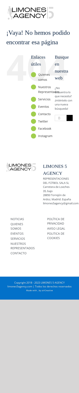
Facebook (44, 129)
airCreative (47, 290)
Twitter (43, 121)
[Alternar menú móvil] (71, 6)
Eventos (43, 107)
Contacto (44, 114)
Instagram (45, 136)
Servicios (44, 99)
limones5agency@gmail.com (61, 203)
